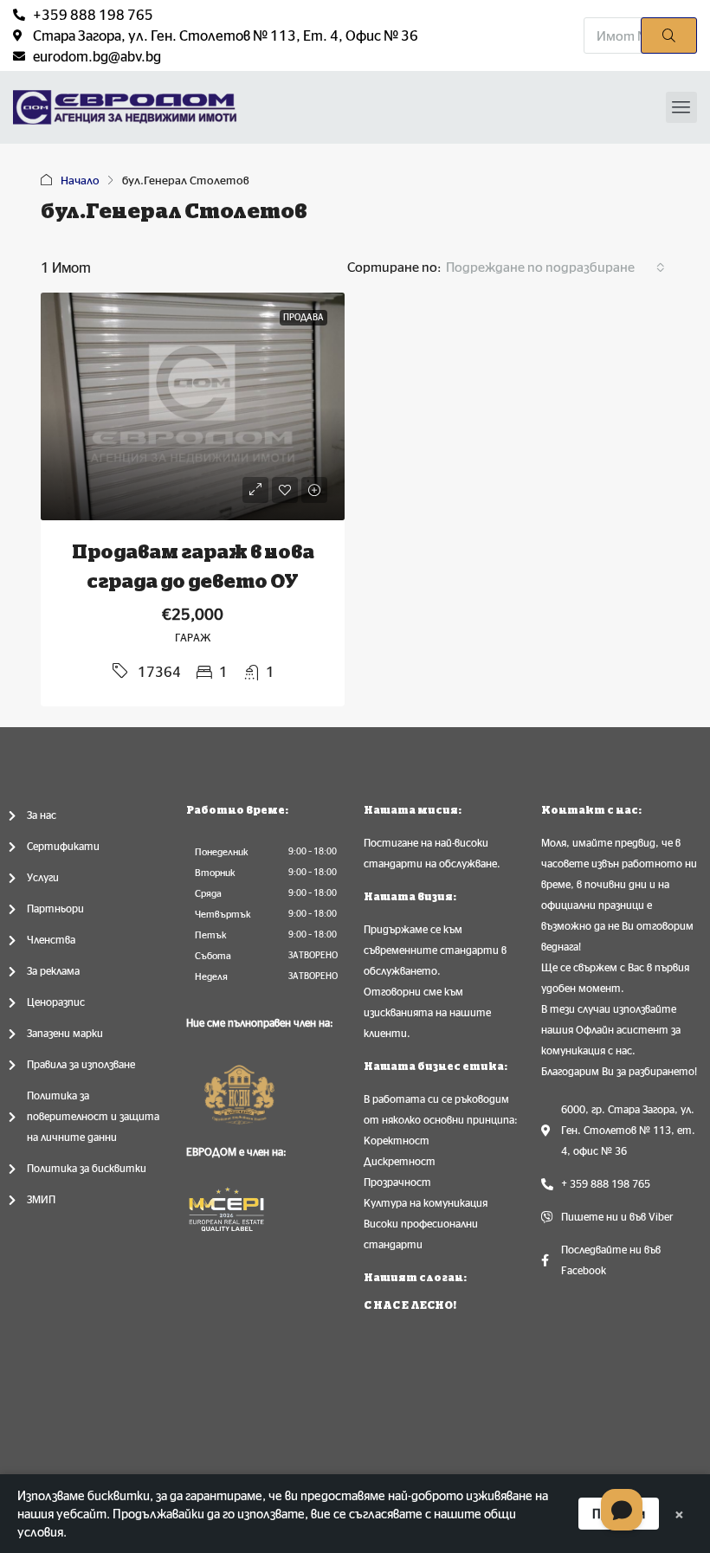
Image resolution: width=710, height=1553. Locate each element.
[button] (681, 107)
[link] (193, 406)
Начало (80, 180)
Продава (303, 317)
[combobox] (555, 267)
